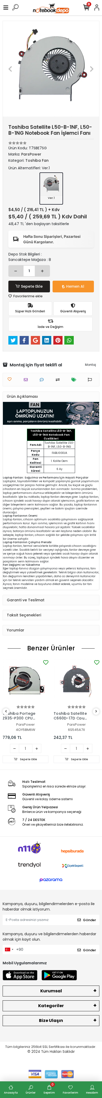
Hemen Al (75, 286)
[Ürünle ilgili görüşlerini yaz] (43, 379)
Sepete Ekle (32, 286)
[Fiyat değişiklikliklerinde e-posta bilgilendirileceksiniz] (75, 379)
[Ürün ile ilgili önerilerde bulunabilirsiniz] (91, 379)
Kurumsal (51, 991)
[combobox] (9, 949)
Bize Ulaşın (51, 1020)
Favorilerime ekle (28, 296)
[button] (10, 69)
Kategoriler (51, 1006)
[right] (96, 711)
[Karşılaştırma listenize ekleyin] (59, 379)
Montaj (90, 364)
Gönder (89, 920)
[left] (6, 711)
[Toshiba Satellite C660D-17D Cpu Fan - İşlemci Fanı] (76, 681)
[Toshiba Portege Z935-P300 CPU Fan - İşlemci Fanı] (25, 681)
